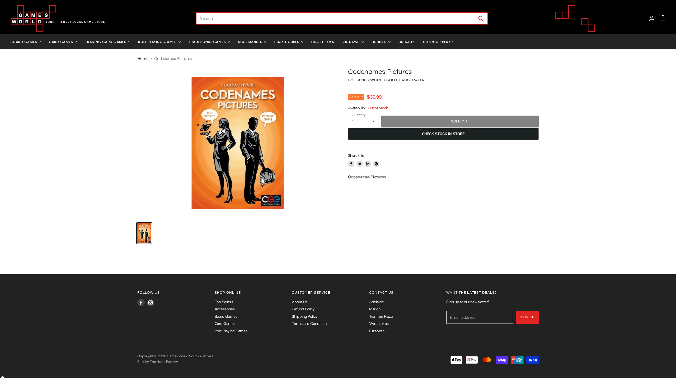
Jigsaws (352, 42)
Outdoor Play (437, 42)
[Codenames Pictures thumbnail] (144, 233)
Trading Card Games (106, 42)
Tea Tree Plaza (381, 316)
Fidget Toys (322, 42)
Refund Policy (303, 309)
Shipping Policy (304, 316)
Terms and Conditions (310, 323)
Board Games (24, 42)
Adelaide (376, 302)
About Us (299, 302)
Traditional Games (208, 42)
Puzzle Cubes (287, 42)
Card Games (61, 42)
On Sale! (406, 42)
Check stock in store (443, 134)
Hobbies (380, 42)
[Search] (481, 18)
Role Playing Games (157, 42)
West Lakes (379, 323)
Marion (375, 309)
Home (142, 58)
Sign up (527, 317)
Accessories (251, 42)
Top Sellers (224, 302)
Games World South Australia (389, 80)
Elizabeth (376, 331)
